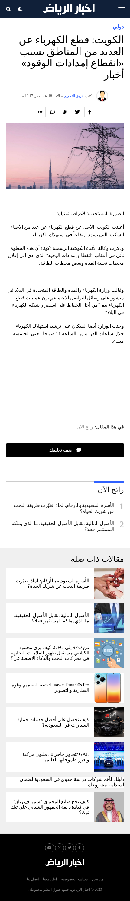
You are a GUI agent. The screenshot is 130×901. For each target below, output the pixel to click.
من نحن (97, 879)
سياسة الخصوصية (74, 879)
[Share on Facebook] (89, 112)
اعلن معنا (50, 879)
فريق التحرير (74, 96)
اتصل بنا (33, 879)
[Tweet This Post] (77, 112)
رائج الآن (84, 427)
